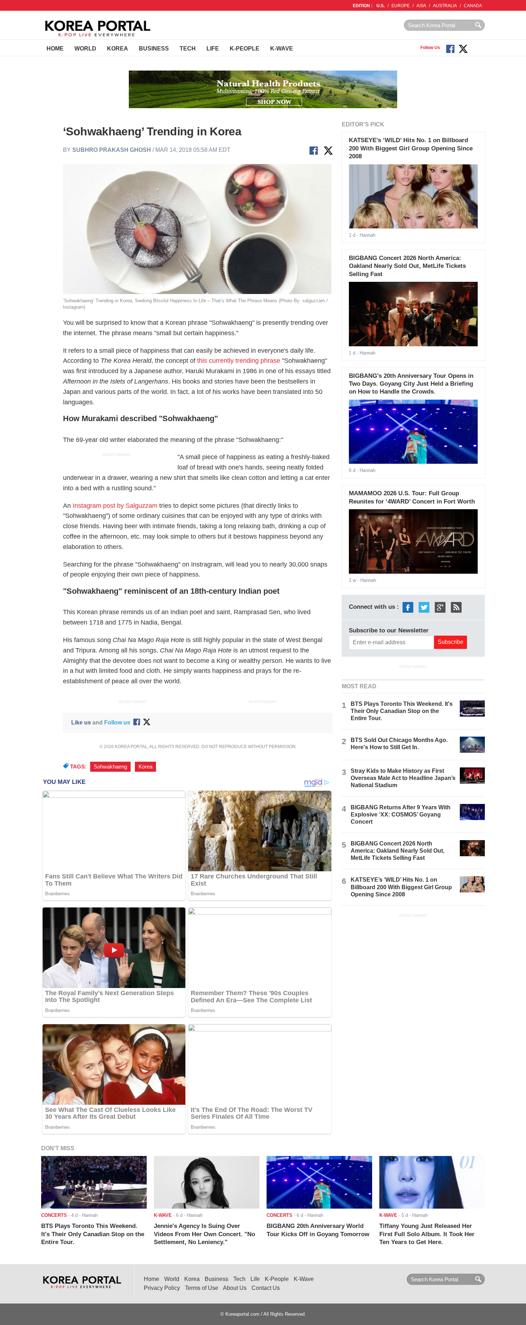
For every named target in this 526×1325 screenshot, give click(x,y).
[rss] (456, 607)
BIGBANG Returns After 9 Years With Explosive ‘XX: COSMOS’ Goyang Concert (400, 814)
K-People (244, 48)
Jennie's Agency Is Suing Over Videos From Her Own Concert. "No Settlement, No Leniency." (204, 1234)
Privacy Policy (162, 1288)
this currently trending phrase (238, 360)
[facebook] (408, 607)
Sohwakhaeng (110, 767)
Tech (188, 48)
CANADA (473, 5)
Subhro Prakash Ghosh (111, 150)
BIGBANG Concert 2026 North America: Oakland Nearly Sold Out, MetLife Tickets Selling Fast (407, 266)
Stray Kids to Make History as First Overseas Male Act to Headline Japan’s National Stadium (403, 778)
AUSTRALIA (445, 5)
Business (154, 48)
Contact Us (266, 1288)
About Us (235, 1288)
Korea (117, 48)
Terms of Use (201, 1288)
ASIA (421, 5)
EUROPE (400, 5)
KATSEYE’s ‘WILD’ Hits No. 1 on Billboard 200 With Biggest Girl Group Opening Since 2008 (411, 148)
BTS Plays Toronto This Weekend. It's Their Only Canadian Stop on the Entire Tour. (402, 711)
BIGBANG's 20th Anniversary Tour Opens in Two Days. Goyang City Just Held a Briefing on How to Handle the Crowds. (411, 383)
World (85, 48)
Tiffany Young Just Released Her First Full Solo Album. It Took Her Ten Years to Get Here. (426, 1234)
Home (55, 48)
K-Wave (281, 48)
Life (212, 48)
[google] (440, 607)
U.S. (380, 5)
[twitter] (424, 607)
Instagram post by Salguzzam (115, 505)
